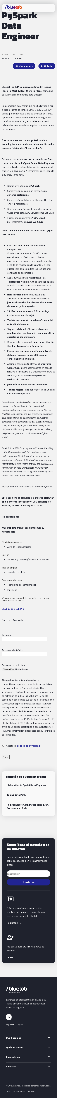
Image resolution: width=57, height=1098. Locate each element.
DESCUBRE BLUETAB (13, 609)
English (20, 1024)
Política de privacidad (15, 1091)
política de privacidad (28, 746)
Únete (12, 957)
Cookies (32, 1091)
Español (10, 1024)
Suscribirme (29, 882)
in (9, 1017)
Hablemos (14, 923)
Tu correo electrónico (12, 650)
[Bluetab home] (13, 8)
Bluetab (6, 58)
